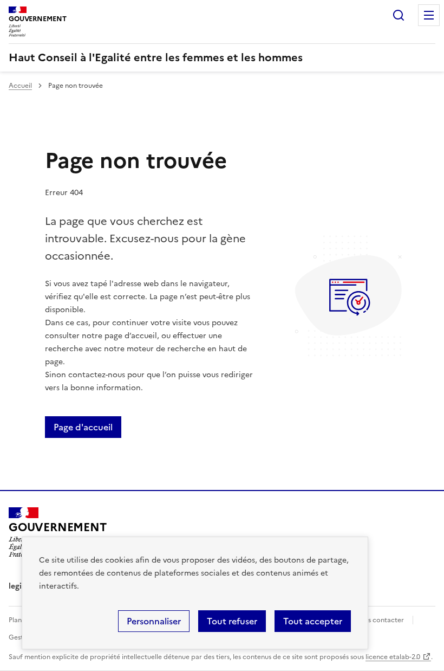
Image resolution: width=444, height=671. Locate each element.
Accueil (20, 86)
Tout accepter (312, 621)
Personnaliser (154, 621)
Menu (429, 15)
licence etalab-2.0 (392, 657)
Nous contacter (379, 620)
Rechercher (398, 15)
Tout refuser (232, 621)
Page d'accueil (83, 427)
